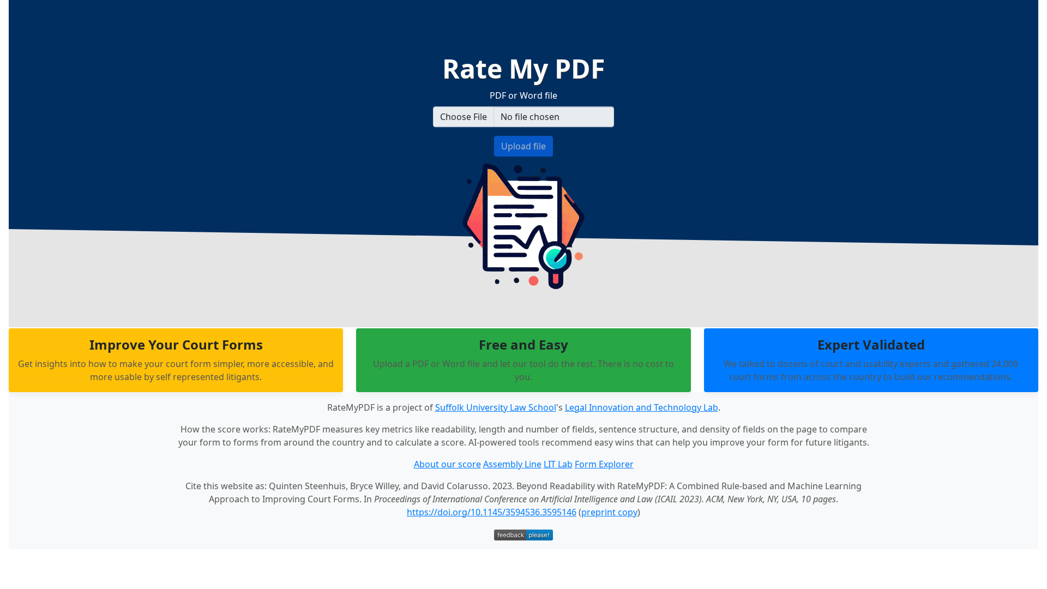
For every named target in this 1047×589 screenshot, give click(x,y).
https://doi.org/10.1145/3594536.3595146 (491, 512)
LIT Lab (558, 464)
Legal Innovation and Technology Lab (641, 407)
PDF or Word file (523, 95)
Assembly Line (512, 464)
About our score (447, 464)
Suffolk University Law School (495, 407)
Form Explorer (604, 464)
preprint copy (609, 512)
